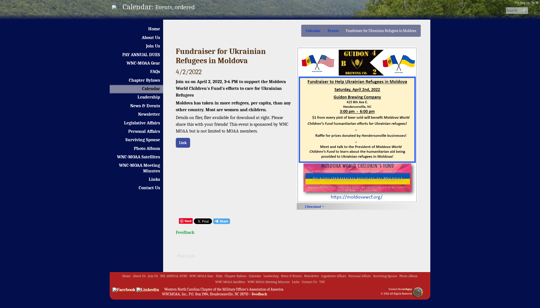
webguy (407, 289)
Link (183, 143)
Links (154, 179)
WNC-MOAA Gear (143, 63)
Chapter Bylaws (144, 80)
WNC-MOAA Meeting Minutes (139, 168)
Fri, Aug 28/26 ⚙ (527, 3)
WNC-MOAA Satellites (138, 156)
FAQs (155, 71)
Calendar (151, 88)
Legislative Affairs (142, 123)
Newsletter (149, 114)
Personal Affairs (144, 131)
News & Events (145, 105)
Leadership (149, 97)
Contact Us (149, 187)
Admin (419, 297)
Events (333, 31)
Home (154, 28)
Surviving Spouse (142, 139)
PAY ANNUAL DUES (141, 54)
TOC (322, 282)
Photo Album (147, 148)
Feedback (185, 232)
